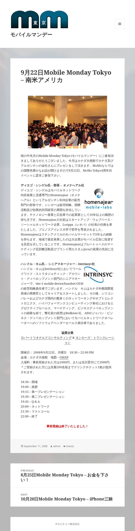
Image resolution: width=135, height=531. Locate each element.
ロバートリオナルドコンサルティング (46, 338)
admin (57, 446)
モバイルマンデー (31, 34)
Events (70, 446)
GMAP (64, 357)
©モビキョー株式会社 (67, 524)
